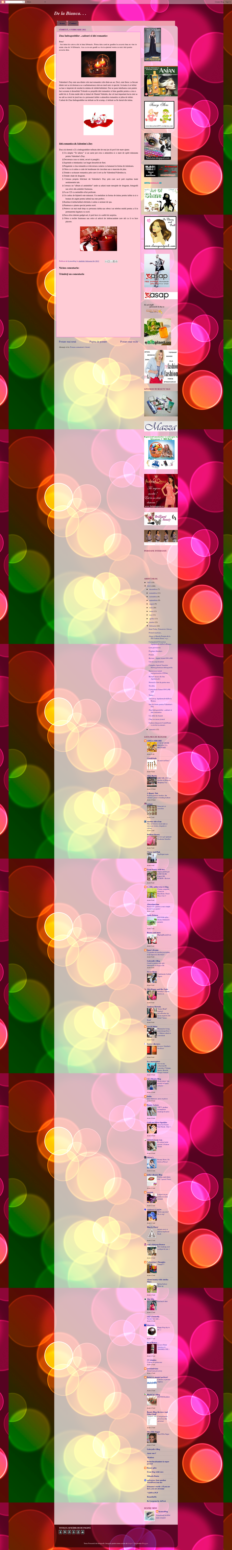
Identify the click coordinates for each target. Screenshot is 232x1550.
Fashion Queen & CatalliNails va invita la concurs (160, 724)
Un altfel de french (156, 715)
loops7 (130, 1543)
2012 (149, 586)
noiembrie (153, 593)
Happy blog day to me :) (163, 1328)
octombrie (153, 596)
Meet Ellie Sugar (163, 1434)
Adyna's (150, 1157)
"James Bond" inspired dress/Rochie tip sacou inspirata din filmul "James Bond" (158, 1014)
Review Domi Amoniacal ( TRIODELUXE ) (163, 1347)
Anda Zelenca (152, 915)
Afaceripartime (153, 904)
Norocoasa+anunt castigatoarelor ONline (158, 672)
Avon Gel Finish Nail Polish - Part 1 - (164, 1125)
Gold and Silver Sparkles (157, 1122)
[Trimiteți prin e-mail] (106, 261)
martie (152, 622)
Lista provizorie (155, 647)
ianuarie (152, 729)
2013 (149, 582)
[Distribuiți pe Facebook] (114, 261)
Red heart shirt (162, 1301)
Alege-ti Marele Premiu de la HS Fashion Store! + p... (159, 637)
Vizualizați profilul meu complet (163, 1516)
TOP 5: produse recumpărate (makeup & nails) (163, 1109)
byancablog (163, 1511)
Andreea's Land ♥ (154, 1209)
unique (150, 804)
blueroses (150, 1325)
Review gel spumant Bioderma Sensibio (164, 838)
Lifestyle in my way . (155, 1140)
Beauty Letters (153, 1105)
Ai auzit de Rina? (163, 760)
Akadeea (150, 1457)
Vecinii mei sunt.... (153, 1319)
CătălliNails (152, 758)
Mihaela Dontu (153, 1476)
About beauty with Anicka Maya (157, 1280)
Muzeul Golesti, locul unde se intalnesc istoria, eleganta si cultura (157, 825)
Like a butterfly (153, 1316)
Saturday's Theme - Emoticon (164, 992)
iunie (151, 611)
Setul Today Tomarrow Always (160, 629)
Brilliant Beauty (153, 834)
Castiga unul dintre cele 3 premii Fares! (164, 1178)
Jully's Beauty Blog (154, 1174)
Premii (151, 654)
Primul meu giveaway (154, 1371)
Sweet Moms (152, 971)
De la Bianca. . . (70, 13)
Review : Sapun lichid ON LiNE (161, 658)
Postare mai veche (129, 341)
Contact (72, 23)
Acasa (62, 23)
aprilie (152, 618)
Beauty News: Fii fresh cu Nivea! (163, 1160)
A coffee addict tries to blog (157, 887)
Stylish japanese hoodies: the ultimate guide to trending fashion (158, 796)
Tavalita (152, 686)
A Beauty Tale (152, 793)
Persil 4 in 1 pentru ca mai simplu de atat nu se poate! (158, 907)
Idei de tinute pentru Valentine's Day (160, 705)
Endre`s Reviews (153, 1044)
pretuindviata (152, 1368)
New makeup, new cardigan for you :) (163, 1247)
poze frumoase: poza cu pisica (157, 1098)
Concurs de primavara (154, 1362)
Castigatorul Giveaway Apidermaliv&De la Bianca (160, 643)
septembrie (153, 600)
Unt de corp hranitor (156, 661)
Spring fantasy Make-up (162, 1285)
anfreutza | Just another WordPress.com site (156, 1481)
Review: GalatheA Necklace (163, 1047)
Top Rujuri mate (163, 854)
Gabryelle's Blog (153, 961)
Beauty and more (154, 932)
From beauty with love (156, 869)
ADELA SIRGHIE (154, 740)
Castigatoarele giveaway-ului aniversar (162, 1418)
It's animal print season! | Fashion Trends (163, 1144)
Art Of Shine (152, 1026)
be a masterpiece (153, 1061)
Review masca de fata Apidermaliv (157, 677)
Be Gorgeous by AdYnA (156, 1501)
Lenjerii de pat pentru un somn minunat (162, 1196)
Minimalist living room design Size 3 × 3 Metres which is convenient (164, 1032)
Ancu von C (151, 1453)
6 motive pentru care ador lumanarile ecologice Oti (155, 964)
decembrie (153, 589)
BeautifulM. (152, 1497)
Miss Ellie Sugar (153, 1431)
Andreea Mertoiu (154, 1006)
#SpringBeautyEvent (164, 936)
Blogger (145, 1543)
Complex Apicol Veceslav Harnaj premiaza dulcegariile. (161, 666)
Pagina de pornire (98, 341)
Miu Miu (150, 1299)
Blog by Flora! (152, 1227)
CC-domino (151, 1360)
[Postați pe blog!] (108, 261)
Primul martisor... (155, 632)
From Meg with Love (155, 1472)
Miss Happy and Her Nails (157, 989)
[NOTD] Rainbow (163, 1397)
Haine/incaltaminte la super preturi (158, 1462)
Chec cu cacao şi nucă (157, 719)
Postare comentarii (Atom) (80, 347)
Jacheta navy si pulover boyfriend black (163, 1231)
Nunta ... (152, 695)
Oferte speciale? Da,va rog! (163, 1213)
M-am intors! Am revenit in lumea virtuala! (163, 1083)
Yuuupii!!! (160, 1264)
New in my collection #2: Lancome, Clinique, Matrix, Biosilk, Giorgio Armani (164, 1068)
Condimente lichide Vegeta (164, 975)
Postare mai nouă (67, 341)
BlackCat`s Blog (153, 1394)
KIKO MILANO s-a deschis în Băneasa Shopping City (164, 780)
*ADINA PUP (152, 1492)
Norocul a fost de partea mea (159, 682)
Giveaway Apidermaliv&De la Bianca (160, 699)
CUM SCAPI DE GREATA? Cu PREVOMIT (163, 745)
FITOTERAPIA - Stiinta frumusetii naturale (163, 919)
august (152, 604)
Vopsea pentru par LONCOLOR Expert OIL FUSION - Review (163, 875)
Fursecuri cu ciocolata (161, 807)
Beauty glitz (152, 1468)
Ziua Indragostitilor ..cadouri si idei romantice (160, 711)
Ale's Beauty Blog (154, 1079)
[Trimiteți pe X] (111, 261)
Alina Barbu (152, 775)
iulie (151, 607)
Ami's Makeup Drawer (156, 1244)
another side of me (154, 821)
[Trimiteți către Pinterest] (116, 261)
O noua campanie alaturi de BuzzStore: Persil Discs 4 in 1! (163, 892)
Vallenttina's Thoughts (156, 1262)
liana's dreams (152, 950)
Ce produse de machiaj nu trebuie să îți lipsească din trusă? (158, 953)
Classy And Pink (153, 852)
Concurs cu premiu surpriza (163, 1380)
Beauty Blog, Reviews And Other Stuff (157, 1413)
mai (151, 615)
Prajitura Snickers (155, 651)
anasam (150, 1192)
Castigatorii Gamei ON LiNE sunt (159, 690)
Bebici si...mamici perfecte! (157, 1377)
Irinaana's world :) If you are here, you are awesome (158, 1487)
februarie (153, 626)
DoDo (149, 1096)
